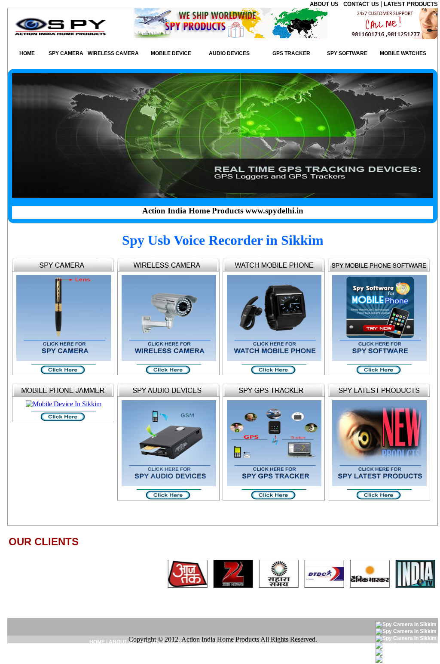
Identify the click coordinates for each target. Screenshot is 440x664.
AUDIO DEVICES (229, 53)
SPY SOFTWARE (347, 53)
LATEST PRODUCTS (411, 4)
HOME (27, 53)
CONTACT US (362, 4)
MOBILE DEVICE (171, 53)
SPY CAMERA (66, 53)
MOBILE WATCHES (403, 53)
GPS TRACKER (291, 53)
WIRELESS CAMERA (113, 53)
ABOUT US (325, 4)
